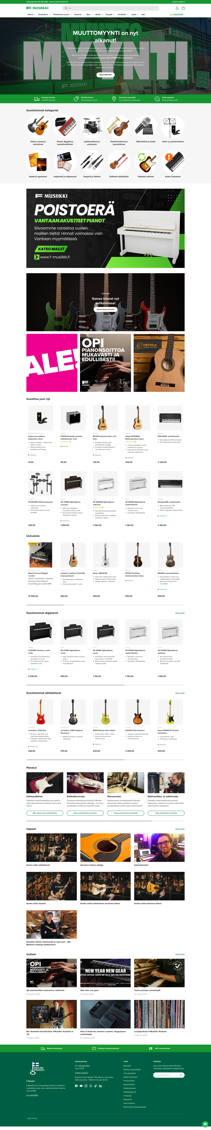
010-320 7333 (84, 1066)
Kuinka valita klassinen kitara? (147, 903)
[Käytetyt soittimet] (146, 161)
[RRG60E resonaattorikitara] (170, 554)
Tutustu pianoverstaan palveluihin (126, 813)
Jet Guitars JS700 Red (37, 730)
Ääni (88, 14)
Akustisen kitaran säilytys (91, 865)
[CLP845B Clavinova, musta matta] (40, 631)
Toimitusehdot (129, 1080)
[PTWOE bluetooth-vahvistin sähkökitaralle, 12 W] (73, 417)
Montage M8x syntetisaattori (169, 502)
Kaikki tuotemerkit (130, 1077)
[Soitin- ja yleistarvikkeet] (173, 126)
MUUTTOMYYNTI (105, 75)
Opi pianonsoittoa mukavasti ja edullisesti (45, 990)
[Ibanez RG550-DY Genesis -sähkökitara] (170, 711)
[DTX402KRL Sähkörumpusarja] (40, 483)
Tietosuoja (128, 1095)
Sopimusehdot (129, 1084)
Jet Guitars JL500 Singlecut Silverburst (72, 731)
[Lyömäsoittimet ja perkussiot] (92, 126)
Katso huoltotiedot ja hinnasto (166, 813)
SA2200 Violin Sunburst (135, 730)
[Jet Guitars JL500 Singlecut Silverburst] (73, 711)
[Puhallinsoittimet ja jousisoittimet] (119, 126)
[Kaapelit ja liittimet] (92, 161)
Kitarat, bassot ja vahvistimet (38, 143)
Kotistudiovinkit (141, 865)
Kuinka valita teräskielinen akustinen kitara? (100, 903)
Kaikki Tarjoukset (173, 176)
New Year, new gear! (89, 990)
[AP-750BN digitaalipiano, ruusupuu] (73, 483)
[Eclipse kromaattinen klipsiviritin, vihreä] (40, 417)
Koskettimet (43, 14)
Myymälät (127, 1066)
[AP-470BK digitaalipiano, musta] (73, 631)
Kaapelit (109, 14)
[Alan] (205, 1124)
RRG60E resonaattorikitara (168, 573)
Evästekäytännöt (130, 1092)
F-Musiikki (34, 1118)
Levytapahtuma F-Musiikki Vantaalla (150, 1031)
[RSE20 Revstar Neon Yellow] (105, 711)
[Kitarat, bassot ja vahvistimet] (38, 126)
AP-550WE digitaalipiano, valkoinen (168, 651)
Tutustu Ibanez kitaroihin (105, 309)
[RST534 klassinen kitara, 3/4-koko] (105, 417)
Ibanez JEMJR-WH (100, 573)
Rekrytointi (128, 1099)
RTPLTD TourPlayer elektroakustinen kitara (134, 574)
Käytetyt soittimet (146, 176)
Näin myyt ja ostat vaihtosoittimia (45, 813)
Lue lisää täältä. (32, 1095)
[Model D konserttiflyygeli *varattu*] (40, 554)
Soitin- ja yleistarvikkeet (173, 141)
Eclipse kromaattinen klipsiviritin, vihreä (36, 437)
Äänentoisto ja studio (146, 141)
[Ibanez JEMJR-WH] (105, 554)
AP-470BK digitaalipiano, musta (70, 651)
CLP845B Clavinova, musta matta (39, 651)
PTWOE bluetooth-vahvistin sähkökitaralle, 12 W (71, 437)
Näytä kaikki (180, 613)
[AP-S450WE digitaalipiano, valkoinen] (105, 483)
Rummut (77, 14)
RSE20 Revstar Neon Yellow (104, 730)
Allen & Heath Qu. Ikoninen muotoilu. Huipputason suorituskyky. (103, 1033)
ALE (143, 14)
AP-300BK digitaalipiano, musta (103, 651)
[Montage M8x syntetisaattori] (170, 483)
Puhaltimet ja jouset (61, 14)
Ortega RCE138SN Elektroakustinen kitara (134, 437)
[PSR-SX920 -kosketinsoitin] (170, 417)
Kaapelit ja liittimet (92, 176)
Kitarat (30, 14)
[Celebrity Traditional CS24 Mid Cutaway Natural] (73, 554)
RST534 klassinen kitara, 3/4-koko (104, 437)
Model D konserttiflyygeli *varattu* (38, 574)
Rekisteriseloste (130, 1088)
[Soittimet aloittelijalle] (119, 161)
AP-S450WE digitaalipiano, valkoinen (103, 503)
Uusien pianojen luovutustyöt (147, 990)
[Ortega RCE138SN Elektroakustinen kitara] (137, 417)
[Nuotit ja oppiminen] (38, 161)
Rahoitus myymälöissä (132, 1069)
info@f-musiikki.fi (178, 2)
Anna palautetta (130, 1073)
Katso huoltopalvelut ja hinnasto (85, 813)
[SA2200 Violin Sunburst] (137, 711)
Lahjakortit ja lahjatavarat (65, 176)
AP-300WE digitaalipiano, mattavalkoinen (135, 503)
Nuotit (97, 14)
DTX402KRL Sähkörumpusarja (40, 502)
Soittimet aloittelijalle (119, 176)
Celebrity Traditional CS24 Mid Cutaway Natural (73, 574)
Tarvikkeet (122, 14)
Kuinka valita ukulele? (36, 903)
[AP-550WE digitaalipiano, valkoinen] (170, 631)
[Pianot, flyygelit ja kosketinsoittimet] (65, 126)
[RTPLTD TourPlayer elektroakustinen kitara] (137, 554)
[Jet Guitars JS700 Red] (40, 711)
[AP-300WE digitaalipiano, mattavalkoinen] (137, 483)
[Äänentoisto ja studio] (146, 126)
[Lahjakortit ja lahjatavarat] (65, 161)
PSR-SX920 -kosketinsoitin (168, 436)
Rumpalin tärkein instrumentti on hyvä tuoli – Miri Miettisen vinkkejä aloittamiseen (48, 943)
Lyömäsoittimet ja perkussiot (92, 143)
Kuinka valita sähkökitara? (38, 865)
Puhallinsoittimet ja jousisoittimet (119, 143)
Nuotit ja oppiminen (38, 176)
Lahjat (133, 14)
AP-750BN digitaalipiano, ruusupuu (71, 503)
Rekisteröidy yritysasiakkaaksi (135, 1107)
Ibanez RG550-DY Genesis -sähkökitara (169, 731)
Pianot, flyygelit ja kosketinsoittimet (65, 143)
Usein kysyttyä (129, 1103)
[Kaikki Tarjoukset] (173, 161)
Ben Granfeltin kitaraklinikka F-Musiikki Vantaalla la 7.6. (49, 1033)
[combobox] (110, 8)
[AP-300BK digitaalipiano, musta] (105, 631)
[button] (183, 8)
